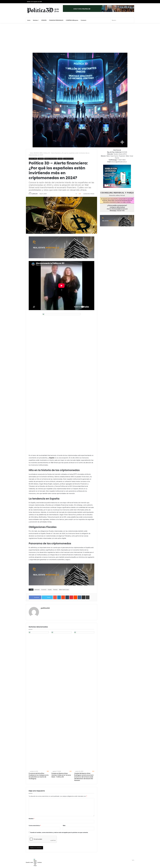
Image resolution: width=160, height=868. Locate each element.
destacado (37, 589)
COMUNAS (40, 158)
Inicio (28, 20)
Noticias (35, 20)
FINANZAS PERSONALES (56, 20)
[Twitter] (130, 1)
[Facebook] (132, 1)
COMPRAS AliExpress (72, 20)
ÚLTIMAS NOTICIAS (68, 158)
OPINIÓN (43, 20)
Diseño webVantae (34, 862)
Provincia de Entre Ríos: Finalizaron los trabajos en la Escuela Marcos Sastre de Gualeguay (38, 776)
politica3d (35, 193)
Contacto (83, 20)
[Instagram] (124, 1)
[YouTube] (127, 1)
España (49, 589)
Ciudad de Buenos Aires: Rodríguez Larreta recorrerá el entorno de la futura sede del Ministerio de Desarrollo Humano (83, 776)
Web (64, 825)
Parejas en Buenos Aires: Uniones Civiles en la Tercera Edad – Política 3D (61, 775)
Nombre (31, 818)
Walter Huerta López (64, 589)
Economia (43, 589)
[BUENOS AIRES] (43, 10)
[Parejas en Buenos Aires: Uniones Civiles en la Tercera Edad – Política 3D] (61, 700)
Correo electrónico (35, 825)
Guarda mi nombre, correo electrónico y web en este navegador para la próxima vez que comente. (59, 832)
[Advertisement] (80, 38)
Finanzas (55, 589)
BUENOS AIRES (38, 153)
